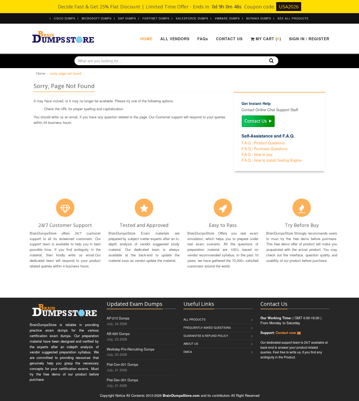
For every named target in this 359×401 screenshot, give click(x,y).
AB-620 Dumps (118, 333)
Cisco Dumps (64, 18)
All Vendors (174, 38)
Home (146, 38)
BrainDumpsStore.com (181, 395)
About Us (190, 343)
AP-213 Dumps (118, 318)
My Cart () (267, 38)
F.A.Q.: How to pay (257, 154)
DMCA (187, 351)
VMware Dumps (227, 18)
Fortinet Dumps (156, 18)
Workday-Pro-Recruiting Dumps (131, 349)
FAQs (202, 38)
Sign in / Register (309, 38)
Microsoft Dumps (97, 18)
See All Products (293, 18)
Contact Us (229, 38)
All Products (194, 319)
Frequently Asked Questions (207, 327)
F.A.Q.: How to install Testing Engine (272, 160)
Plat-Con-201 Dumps (122, 364)
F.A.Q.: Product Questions (263, 142)
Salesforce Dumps (192, 18)
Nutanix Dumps (258, 18)
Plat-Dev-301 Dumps (122, 379)
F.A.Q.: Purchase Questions (265, 148)
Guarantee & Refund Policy (205, 335)
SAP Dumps (127, 18)
